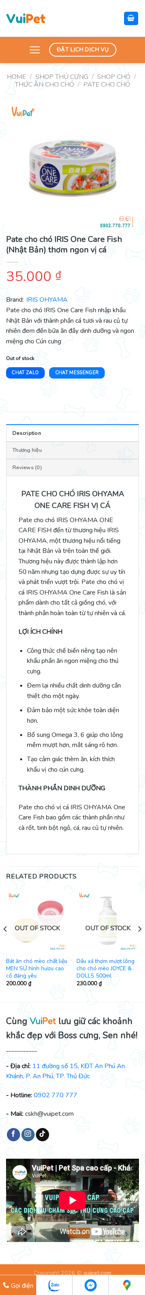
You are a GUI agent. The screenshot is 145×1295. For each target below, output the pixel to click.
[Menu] (35, 49)
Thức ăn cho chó (44, 84)
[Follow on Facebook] (13, 1135)
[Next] (139, 945)
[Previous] (6, 945)
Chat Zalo (25, 373)
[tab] (72, 432)
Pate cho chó (106, 84)
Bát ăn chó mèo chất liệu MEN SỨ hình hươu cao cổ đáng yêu (36, 968)
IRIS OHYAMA (47, 299)
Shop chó (113, 76)
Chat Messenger (77, 373)
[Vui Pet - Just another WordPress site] (26, 18)
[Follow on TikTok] (42, 1135)
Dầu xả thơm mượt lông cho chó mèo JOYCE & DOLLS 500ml (106, 968)
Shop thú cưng (61, 76)
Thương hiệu (27, 450)
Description (26, 433)
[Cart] (131, 18)
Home (16, 76)
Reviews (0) (27, 467)
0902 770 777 (55, 1095)
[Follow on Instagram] (28, 1135)
